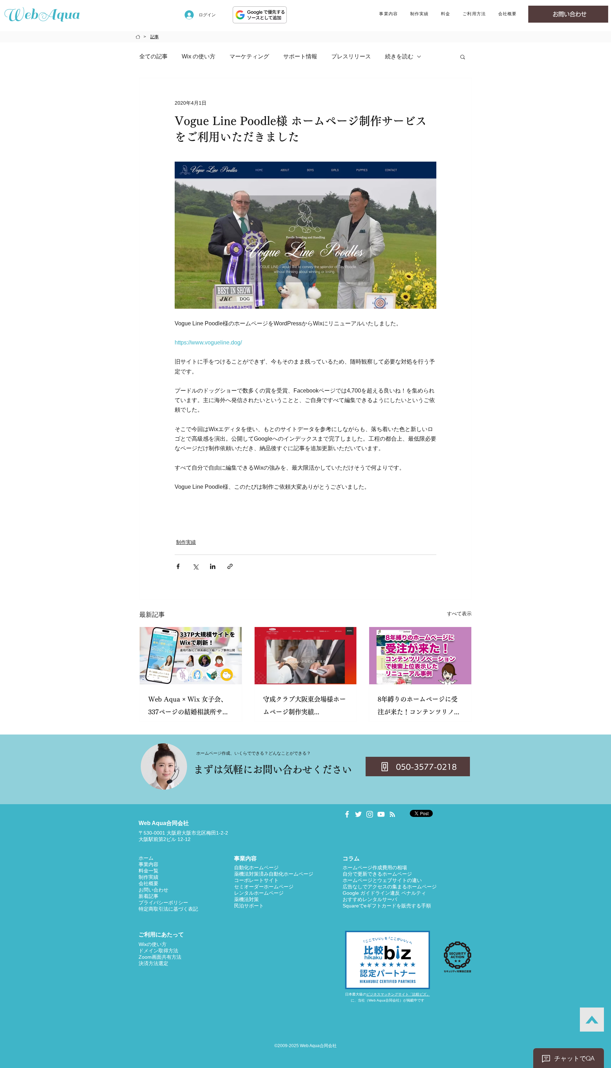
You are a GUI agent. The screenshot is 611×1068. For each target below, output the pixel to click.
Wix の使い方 (198, 56)
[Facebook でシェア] (178, 566)
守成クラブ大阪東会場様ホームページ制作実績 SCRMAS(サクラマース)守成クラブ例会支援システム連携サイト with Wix (305, 707)
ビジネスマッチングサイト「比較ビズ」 (398, 994)
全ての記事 (153, 56)
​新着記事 (148, 896)
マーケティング (249, 56)
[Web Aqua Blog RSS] (392, 814)
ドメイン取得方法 (158, 950)
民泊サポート (249, 906)
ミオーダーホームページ (266, 886)
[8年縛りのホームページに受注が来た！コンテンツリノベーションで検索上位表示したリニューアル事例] (420, 655)
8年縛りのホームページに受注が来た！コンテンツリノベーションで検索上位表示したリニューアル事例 (419, 707)
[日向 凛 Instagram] (369, 814)
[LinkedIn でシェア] (212, 566)
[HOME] (138, 36)
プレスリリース (351, 56)
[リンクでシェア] (230, 566)
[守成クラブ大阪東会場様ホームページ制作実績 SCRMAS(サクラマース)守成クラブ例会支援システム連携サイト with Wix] (306, 655)
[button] (388, 14)
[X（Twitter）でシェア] (195, 566)
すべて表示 (459, 613)
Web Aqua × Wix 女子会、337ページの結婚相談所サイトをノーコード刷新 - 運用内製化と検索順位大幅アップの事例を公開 (189, 707)
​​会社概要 (148, 883)
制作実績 (186, 542)
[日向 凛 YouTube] (381, 814)
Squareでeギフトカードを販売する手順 (387, 906)
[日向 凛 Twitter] (358, 814)
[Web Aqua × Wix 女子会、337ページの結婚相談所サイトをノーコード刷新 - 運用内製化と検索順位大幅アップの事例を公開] (191, 655)
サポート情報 (300, 56)
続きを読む (399, 56)
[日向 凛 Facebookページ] (347, 814)
